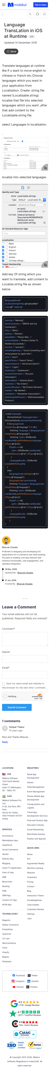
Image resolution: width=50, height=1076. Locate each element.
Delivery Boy (8, 858)
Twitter (34, 975)
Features (31, 872)
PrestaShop (7, 929)
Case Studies (33, 905)
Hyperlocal (7, 845)
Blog (29, 891)
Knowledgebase (34, 900)
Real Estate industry (36, 834)
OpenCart (6, 934)
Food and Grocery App (37, 820)
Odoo (4, 947)
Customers (32, 877)
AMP (4, 877)
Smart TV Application (11, 868)
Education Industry (35, 825)
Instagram (20, 981)
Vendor (5, 854)
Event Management (36, 791)
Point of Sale (8, 872)
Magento (6, 920)
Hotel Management (35, 787)
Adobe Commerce (10, 925)
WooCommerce (9, 943)
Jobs (29, 918)
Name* (6, 652)
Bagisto (5, 957)
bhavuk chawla (10, 547)
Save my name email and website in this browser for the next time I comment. (24, 685)
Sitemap (31, 914)
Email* (6, 667)
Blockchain (7, 881)
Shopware (6, 961)
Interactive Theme (35, 895)
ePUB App (7, 904)
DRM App (6, 895)
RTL (29, 859)
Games (30, 782)
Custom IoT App (9, 900)
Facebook (20, 975)
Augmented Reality (35, 863)
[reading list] (44, 14)
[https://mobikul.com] (17, 5)
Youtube (20, 987)
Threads (33, 987)
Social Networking (35, 829)
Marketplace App (10, 840)
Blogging (6, 863)
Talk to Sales (41, 5)
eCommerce (7, 836)
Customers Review (35, 909)
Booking (6, 886)
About (29, 854)
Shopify (5, 952)
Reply (5, 742)
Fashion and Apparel (36, 838)
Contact (30, 886)
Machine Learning (35, 868)
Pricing (30, 882)
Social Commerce (10, 849)
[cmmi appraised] (25, 1034)
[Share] (37, 14)
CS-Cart (6, 938)
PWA (4, 891)
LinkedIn (35, 981)
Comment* (8, 628)
